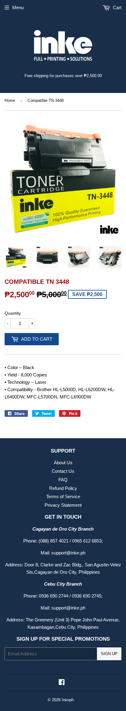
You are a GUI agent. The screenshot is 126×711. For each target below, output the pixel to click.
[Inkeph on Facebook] (61, 682)
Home (10, 100)
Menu (18, 7)
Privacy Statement (63, 505)
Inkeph (68, 700)
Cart (116, 7)
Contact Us (63, 471)
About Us (63, 462)
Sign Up (109, 653)
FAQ (63, 479)
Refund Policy (63, 488)
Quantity (13, 313)
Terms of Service (63, 496)
